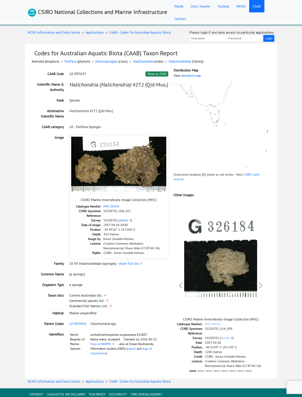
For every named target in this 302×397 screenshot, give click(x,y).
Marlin (178, 6)
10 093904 (77, 323)
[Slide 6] (232, 371)
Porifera (70, 61)
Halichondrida (143, 61)
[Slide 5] (224, 371)
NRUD (241, 6)
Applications (95, 32)
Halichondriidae (180, 61)
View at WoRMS (100, 344)
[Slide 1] (192, 371)
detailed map (191, 75)
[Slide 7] (240, 371)
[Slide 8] (248, 371)
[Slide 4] (216, 371)
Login (268, 38)
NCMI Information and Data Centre (54, 32)
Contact (180, 18)
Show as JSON (156, 74)
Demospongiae (106, 61)
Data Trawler (200, 6)
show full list (129, 263)
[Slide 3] (208, 371)
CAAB (257, 6)
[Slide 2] (200, 371)
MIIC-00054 (111, 206)
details (123, 220)
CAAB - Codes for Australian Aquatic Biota (140, 32)
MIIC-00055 (213, 324)
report (131, 349)
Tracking (223, 6)
